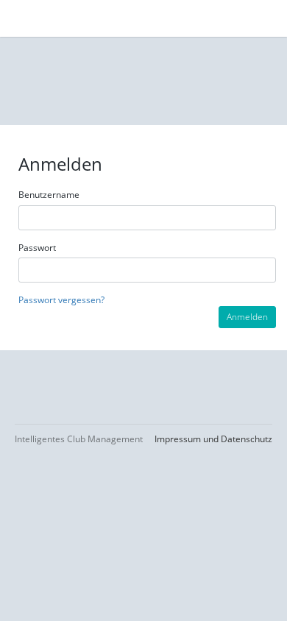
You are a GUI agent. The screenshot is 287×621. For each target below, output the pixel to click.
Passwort (37, 247)
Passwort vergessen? (61, 300)
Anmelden (247, 316)
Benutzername (48, 194)
